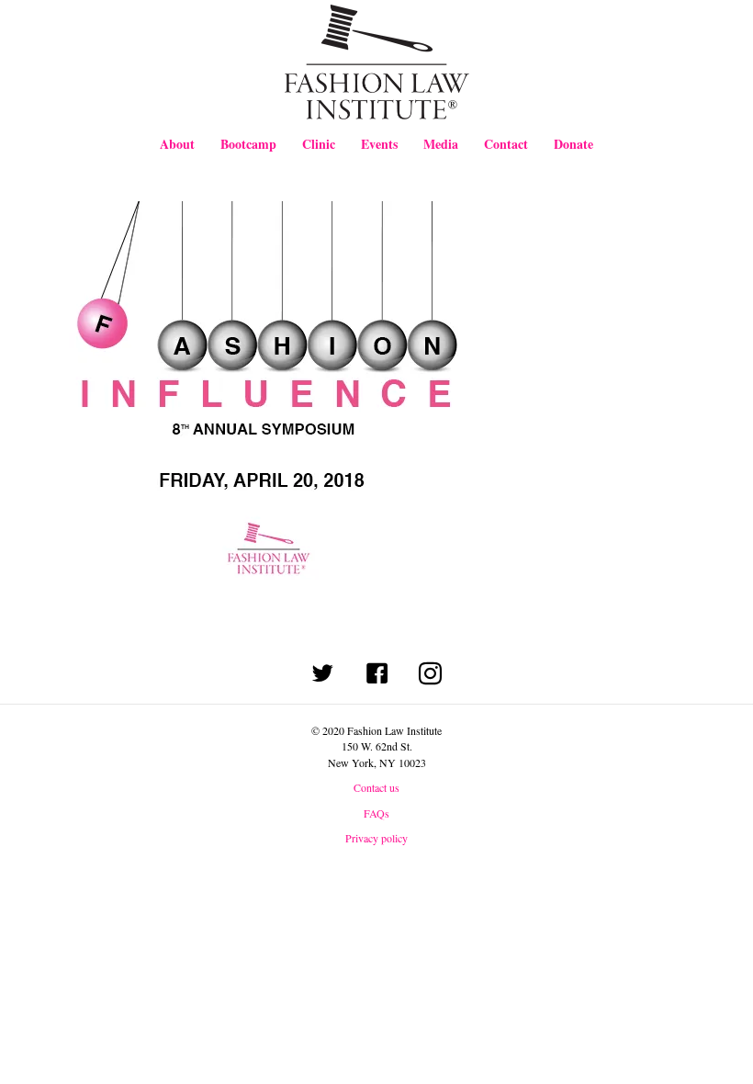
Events (379, 143)
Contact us (376, 787)
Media (440, 143)
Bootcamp (248, 143)
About (177, 143)
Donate (573, 143)
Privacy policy (376, 837)
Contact (506, 143)
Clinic (318, 143)
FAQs (376, 813)
